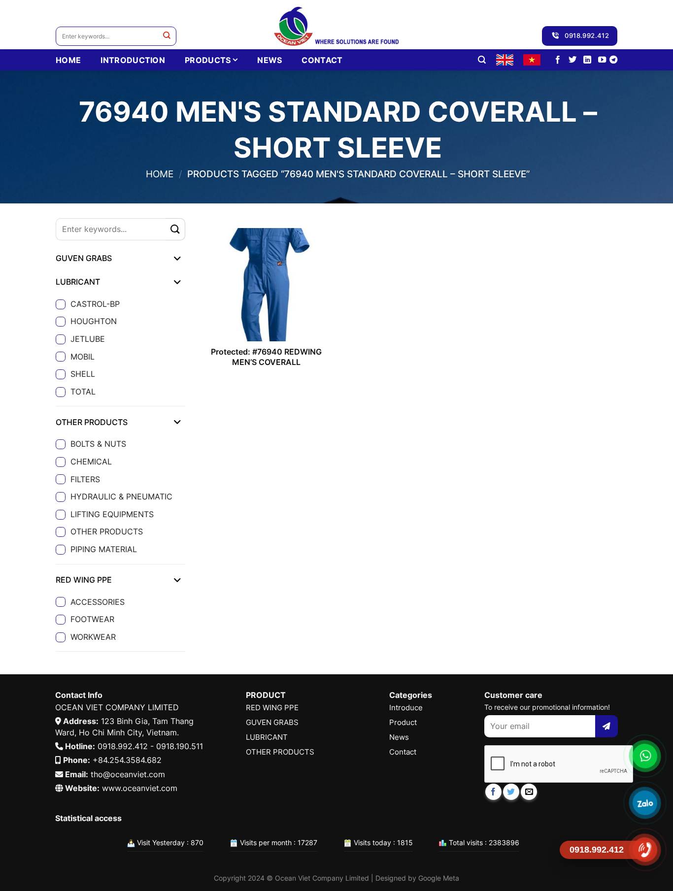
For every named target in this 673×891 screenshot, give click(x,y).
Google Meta (438, 878)
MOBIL (82, 357)
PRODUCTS (208, 60)
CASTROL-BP (95, 304)
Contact (322, 60)
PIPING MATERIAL (103, 549)
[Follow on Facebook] (557, 60)
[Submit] (166, 36)
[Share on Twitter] (511, 792)
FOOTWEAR (92, 619)
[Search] (482, 59)
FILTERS (85, 479)
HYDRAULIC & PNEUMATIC (121, 496)
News (269, 60)
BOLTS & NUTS (98, 444)
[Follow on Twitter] (572, 60)
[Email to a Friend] (529, 792)
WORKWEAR (93, 637)
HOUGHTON (93, 321)
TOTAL (83, 391)
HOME (68, 60)
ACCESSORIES (97, 602)
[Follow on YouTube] (602, 60)
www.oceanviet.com (139, 788)
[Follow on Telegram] (613, 60)
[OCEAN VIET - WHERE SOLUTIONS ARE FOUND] (337, 24)
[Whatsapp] (644, 756)
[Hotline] (644, 849)
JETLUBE (87, 339)
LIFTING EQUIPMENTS (112, 514)
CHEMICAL (91, 461)
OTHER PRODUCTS (106, 531)
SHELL (82, 374)
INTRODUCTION (133, 60)
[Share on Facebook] (493, 792)
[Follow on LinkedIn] (587, 60)
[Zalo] (644, 803)
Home (159, 174)
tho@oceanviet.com (128, 774)
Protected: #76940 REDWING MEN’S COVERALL (266, 357)
